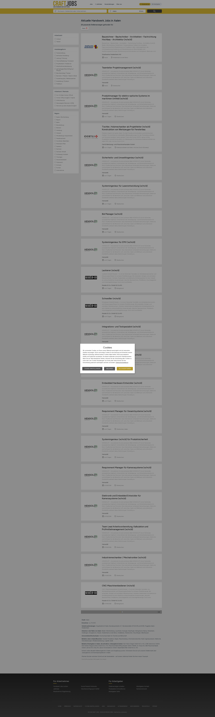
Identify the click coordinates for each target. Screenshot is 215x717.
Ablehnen (109, 368)
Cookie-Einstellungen (92, 368)
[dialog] (107, 358)
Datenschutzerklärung (122, 362)
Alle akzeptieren (125, 368)
